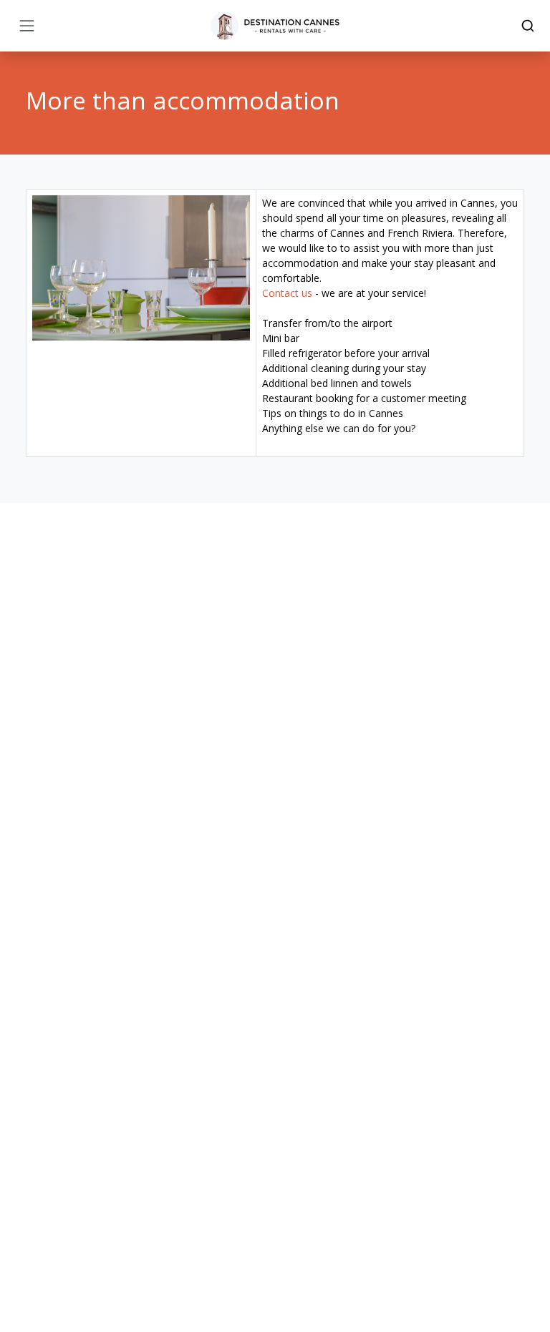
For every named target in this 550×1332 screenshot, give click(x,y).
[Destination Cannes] (275, 25)
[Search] (527, 26)
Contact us (287, 293)
